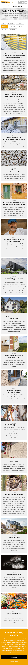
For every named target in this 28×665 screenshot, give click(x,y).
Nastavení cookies (14, 661)
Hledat (19, 2)
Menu (25, 2)
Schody (21, 26)
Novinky (12, 29)
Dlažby (4, 29)
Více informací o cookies (12, 644)
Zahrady (12, 26)
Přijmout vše (14, 657)
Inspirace (11, 23)
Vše (3, 23)
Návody (20, 23)
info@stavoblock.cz (17, 6)
